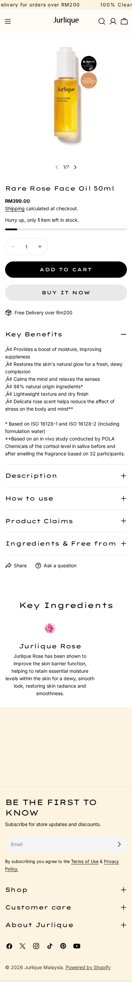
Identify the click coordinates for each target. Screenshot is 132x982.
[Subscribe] (119, 844)
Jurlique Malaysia (43, 967)
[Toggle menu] (8, 21)
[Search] (102, 21)
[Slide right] (75, 167)
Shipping (15, 208)
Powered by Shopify (88, 967)
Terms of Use (84, 861)
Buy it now (66, 293)
